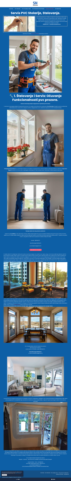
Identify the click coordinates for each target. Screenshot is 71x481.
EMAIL (54, 479)
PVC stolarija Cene (26, 8)
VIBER (18, 479)
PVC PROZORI (17, 8)
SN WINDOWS (58, 8)
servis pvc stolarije (35, 33)
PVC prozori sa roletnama (38, 8)
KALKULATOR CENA (49, 8)
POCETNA (11, 8)
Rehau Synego (17, 304)
